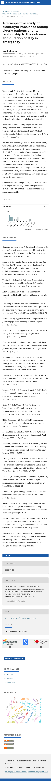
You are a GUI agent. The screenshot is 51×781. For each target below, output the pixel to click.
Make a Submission (14, 659)
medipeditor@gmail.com (38, 772)
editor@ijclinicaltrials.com (16, 772)
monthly (38, 229)
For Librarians (9, 682)
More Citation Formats (16, 601)
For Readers (8, 675)
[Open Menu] (2, 2)
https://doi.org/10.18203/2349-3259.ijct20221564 (27, 64)
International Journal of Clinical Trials (23, 2)
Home (5, 11)
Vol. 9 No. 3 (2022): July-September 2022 (19, 14)
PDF (8, 555)
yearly (46, 229)
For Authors (8, 678)
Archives (13, 11)
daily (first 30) (29, 229)
